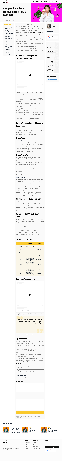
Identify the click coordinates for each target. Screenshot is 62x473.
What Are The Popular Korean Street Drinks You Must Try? (52, 430)
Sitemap (34, 453)
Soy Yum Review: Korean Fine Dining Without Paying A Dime (27, 371)
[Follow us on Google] (52, 37)
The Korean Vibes (7, 459)
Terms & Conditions (36, 448)
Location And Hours (8, 49)
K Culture (52, 1)
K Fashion (45, 1)
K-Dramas (27, 112)
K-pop (21, 112)
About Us (34, 442)
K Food (49, 1)
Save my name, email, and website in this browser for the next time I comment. (29, 417)
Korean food (30, 92)
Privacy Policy (35, 446)
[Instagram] (4, 454)
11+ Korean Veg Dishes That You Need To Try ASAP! (34, 430)
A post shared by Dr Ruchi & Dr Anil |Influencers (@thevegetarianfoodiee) (30, 310)
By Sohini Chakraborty (7, 20)
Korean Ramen (7, 36)
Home (4, 5)
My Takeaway (7, 54)
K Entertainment (36, 1)
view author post (50, 31)
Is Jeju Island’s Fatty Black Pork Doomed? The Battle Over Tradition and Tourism (15, 430)
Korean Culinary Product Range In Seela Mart (9, 33)
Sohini (53, 26)
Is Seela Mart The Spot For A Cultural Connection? (9, 28)
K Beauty (41, 1)
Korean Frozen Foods (8, 38)
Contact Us (35, 444)
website (23, 203)
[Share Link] (17, 378)
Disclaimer (35, 450)
